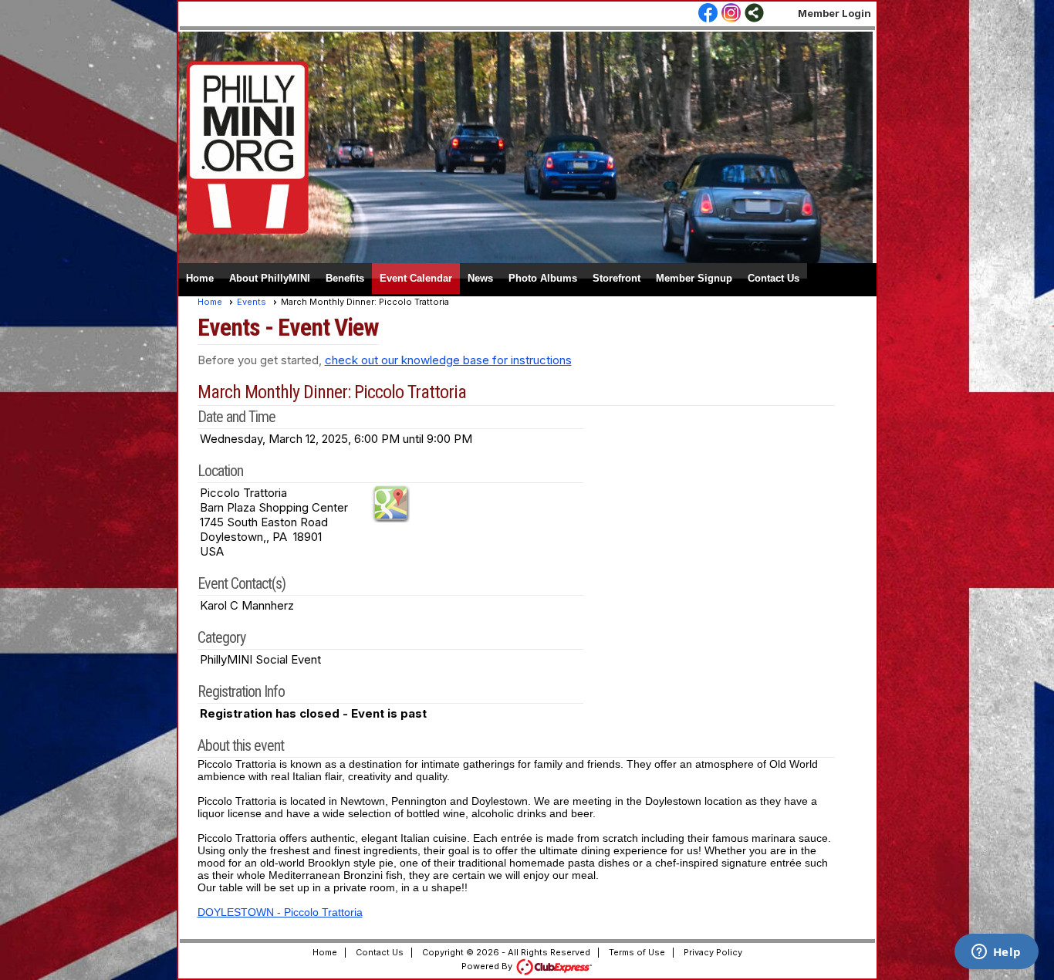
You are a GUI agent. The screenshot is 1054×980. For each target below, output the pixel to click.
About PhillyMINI (269, 278)
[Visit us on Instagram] (731, 14)
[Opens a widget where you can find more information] (996, 953)
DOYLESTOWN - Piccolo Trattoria (280, 912)
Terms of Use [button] (637, 952)
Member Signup (694, 278)
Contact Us (773, 278)
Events (251, 301)
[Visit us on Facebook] (708, 14)
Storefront (616, 278)
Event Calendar (416, 278)
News (480, 278)
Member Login (834, 13)
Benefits (345, 278)
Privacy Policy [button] (713, 952)
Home (200, 278)
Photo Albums (542, 278)
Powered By (488, 966)
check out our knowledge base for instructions (448, 360)
